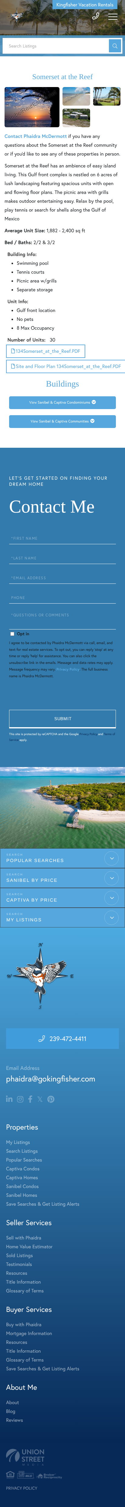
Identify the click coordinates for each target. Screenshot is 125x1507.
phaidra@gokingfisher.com (50, 1079)
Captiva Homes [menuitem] (22, 1177)
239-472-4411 (67, 1038)
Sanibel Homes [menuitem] (21, 1195)
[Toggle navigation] (112, 17)
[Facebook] (30, 1099)
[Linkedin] (9, 1099)
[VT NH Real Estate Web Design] (62, 1457)
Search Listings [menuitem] (22, 1151)
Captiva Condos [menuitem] (22, 1168)
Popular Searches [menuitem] (24, 1160)
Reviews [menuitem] (14, 1420)
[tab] (62, 402)
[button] (115, 45)
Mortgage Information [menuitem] (29, 1333)
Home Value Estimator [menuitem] (29, 1246)
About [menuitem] (12, 1402)
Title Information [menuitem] (23, 1282)
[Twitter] (40, 1099)
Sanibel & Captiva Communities (64, 421)
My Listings (24, 920)
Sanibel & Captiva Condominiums (64, 402)
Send (62, 719)
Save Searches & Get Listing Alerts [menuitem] (42, 1204)
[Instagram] (20, 1099)
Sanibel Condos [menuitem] (22, 1186)
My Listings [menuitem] (18, 1142)
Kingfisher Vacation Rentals (84, 5)
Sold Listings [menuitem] (19, 1255)
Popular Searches (35, 860)
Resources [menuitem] (16, 1273)
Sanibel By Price (32, 880)
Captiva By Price (31, 900)
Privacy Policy (67, 669)
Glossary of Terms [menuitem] (25, 1291)
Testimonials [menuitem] (19, 1264)
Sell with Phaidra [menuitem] (23, 1238)
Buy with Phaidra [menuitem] (23, 1324)
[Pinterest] (50, 1099)
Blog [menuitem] (10, 1411)
